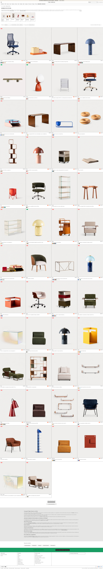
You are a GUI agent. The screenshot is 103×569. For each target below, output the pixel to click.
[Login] (102, 2)
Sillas (18, 554)
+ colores (58, 279)
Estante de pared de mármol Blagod (5, 97)
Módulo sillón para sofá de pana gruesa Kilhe (32, 423)
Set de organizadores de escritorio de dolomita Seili (7, 278)
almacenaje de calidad (23, 10)
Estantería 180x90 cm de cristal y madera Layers (58, 206)
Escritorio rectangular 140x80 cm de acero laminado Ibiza (59, 278)
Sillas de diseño (12, 10)
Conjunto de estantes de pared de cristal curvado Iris (59, 423)
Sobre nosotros (3, 553)
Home (2, 6)
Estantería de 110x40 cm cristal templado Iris (6, 242)
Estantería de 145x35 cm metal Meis (31, 459)
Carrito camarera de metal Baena (56, 242)
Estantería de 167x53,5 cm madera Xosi (5, 170)
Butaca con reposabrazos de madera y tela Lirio (84, 423)
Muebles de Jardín (20, 563)
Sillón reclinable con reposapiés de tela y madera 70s (33, 495)
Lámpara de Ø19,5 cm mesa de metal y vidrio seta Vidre (85, 278)
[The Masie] (51, 2)
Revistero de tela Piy (80, 170)
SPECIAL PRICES (20, 562)
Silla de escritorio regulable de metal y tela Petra (32, 206)
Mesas (18, 556)
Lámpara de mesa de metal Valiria (4, 423)
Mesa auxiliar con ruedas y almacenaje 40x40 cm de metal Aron (60, 170)
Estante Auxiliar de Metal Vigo (4, 314)
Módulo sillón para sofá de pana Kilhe (57, 459)
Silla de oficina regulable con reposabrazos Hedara (7, 61)
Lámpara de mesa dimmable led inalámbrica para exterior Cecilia (34, 242)
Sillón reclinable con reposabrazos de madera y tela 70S (85, 242)
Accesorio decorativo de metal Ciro (5, 206)
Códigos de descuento (38, 563)
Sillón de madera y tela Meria (30, 278)
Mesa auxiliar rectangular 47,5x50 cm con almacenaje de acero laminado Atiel (62, 97)
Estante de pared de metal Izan (82, 459)
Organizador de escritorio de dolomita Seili (31, 61)
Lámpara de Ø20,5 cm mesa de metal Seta (31, 170)
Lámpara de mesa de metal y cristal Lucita (31, 97)
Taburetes (19, 555)
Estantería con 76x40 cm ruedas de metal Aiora (58, 314)
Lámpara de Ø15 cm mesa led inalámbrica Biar (84, 61)
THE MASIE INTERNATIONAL (74, 553)
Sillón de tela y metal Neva (3, 459)
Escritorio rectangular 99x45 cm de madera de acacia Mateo (86, 206)
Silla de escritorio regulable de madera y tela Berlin (33, 314)
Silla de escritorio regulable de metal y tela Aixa (84, 97)
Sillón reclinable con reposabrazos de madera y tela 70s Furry (86, 314)
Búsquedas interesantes (21, 564)
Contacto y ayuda (37, 553)
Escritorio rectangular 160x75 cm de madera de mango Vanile (60, 61)
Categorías (19, 553)
